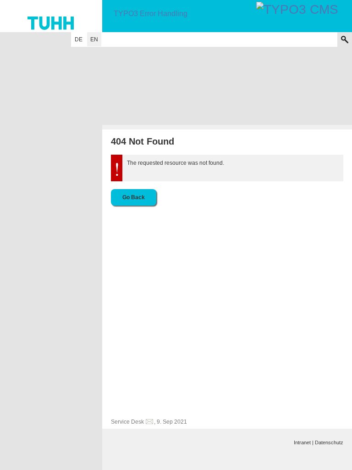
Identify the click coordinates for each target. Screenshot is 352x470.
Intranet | (304, 442)
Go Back (133, 197)
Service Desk (127, 422)
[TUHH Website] (51, 16)
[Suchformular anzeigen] (344, 39)
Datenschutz (329, 442)
